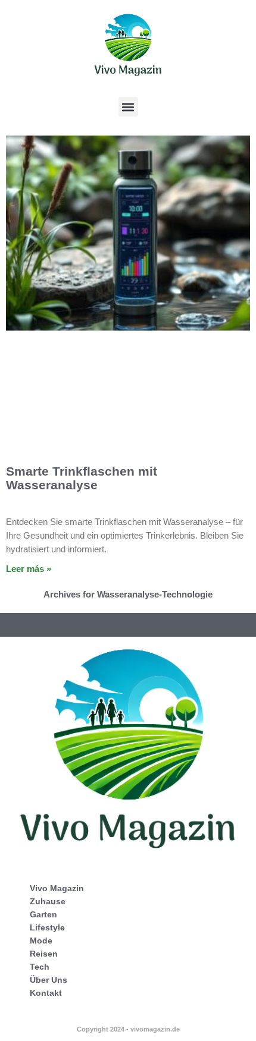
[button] (128, 107)
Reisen (44, 953)
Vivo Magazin (57, 888)
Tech (39, 966)
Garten (43, 914)
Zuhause (47, 901)
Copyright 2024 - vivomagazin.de (128, 1029)
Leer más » (28, 569)
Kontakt (46, 993)
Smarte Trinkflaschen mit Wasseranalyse (81, 478)
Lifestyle (47, 927)
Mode (41, 940)
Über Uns (48, 980)
